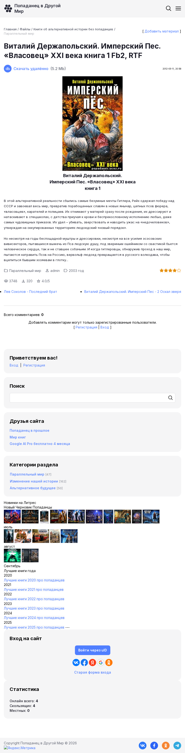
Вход (104, 327)
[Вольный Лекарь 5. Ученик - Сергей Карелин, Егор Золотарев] (69, 542)
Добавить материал (162, 31)
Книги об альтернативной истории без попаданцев (73, 29)
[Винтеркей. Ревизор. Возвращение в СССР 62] (44, 522)
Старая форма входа (92, 672)
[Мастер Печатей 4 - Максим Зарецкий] (122, 522)
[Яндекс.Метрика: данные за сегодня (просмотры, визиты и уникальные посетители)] (19, 748)
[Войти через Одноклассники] (108, 662)
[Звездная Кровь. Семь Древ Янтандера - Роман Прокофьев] (30, 522)
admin (55, 271)
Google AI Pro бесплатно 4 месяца (40, 444)
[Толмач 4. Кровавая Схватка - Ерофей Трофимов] (30, 561)
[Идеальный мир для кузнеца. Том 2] (12, 522)
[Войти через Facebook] (84, 662)
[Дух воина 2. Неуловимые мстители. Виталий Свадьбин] (55, 542)
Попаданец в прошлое (29, 430)
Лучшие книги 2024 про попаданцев (34, 618)
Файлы (25, 29)
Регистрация (86, 327)
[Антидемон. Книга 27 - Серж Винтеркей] (8, 542)
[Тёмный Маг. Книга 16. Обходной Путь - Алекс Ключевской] (108, 522)
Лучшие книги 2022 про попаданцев (34, 599)
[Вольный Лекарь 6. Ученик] (151, 522)
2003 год (76, 271)
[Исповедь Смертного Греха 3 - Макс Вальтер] (12, 561)
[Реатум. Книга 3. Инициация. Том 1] (137, 522)
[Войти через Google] (100, 662)
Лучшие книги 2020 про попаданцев (34, 580)
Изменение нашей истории (34, 481)
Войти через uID (92, 650)
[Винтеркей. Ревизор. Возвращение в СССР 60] (22, 542)
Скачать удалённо (30, 68)
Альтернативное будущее (33, 488)
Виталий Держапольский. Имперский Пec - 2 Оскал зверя (132, 292)
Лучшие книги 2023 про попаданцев (34, 608)
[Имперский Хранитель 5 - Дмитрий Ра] (94, 522)
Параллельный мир (19, 33)
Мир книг (18, 437)
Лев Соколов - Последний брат (30, 292)
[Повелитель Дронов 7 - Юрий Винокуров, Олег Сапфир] (76, 522)
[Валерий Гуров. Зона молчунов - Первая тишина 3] (58, 522)
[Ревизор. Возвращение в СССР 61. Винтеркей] (40, 542)
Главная (10, 29)
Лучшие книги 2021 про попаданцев (34, 589)
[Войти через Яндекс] (92, 662)
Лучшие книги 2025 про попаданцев (34, 627)
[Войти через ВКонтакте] (76, 662)
